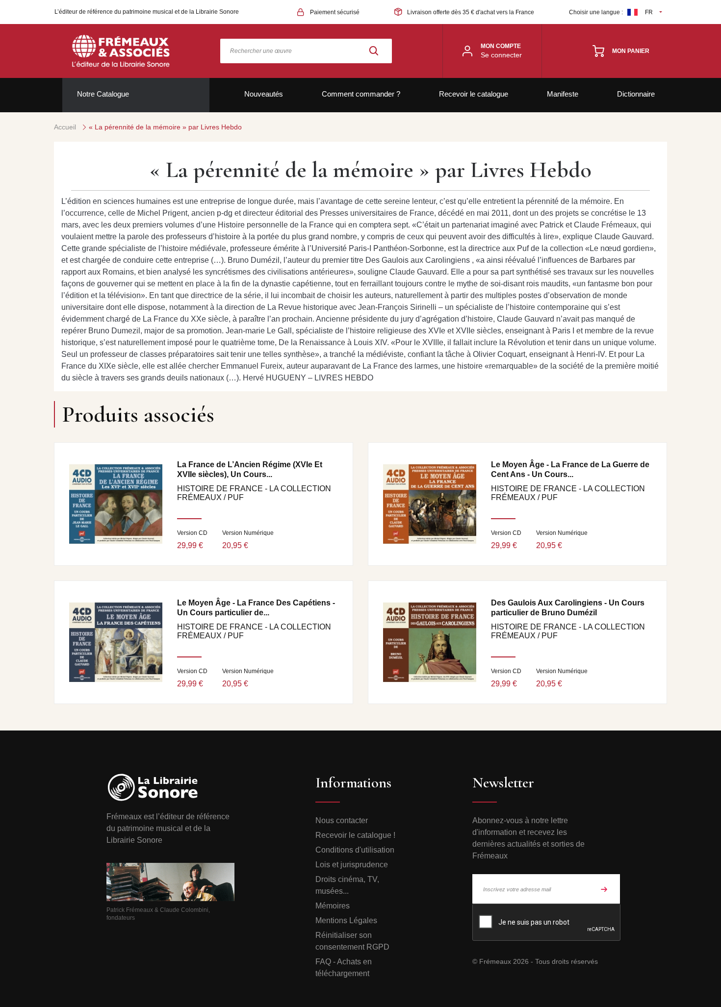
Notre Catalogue (103, 94)
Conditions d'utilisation (354, 850)
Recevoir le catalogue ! (355, 835)
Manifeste (562, 94)
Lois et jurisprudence (351, 864)
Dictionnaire (636, 94)
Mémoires (332, 906)
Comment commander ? (361, 94)
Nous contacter (341, 820)
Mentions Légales (346, 920)
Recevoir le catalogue (473, 94)
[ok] (604, 888)
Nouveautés (263, 94)
